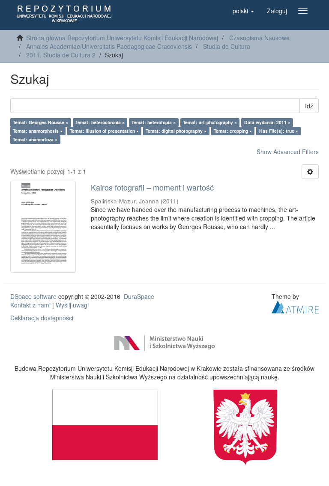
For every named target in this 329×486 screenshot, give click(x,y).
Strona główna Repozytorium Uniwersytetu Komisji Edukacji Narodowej (122, 37)
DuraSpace (139, 296)
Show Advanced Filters (288, 151)
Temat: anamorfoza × (35, 139)
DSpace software (33, 296)
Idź (309, 105)
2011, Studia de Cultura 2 (61, 55)
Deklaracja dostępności (41, 317)
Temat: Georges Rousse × (40, 122)
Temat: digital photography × (176, 131)
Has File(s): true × (278, 131)
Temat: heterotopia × (154, 122)
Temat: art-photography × (210, 122)
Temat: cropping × (233, 131)
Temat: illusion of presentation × (104, 131)
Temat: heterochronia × (100, 122)
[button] (243, 10)
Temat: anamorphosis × (38, 131)
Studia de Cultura (226, 46)
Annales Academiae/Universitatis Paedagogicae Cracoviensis (109, 46)
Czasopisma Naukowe (259, 37)
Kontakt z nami (30, 305)
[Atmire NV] (295, 306)
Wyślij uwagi (72, 305)
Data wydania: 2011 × (267, 122)
